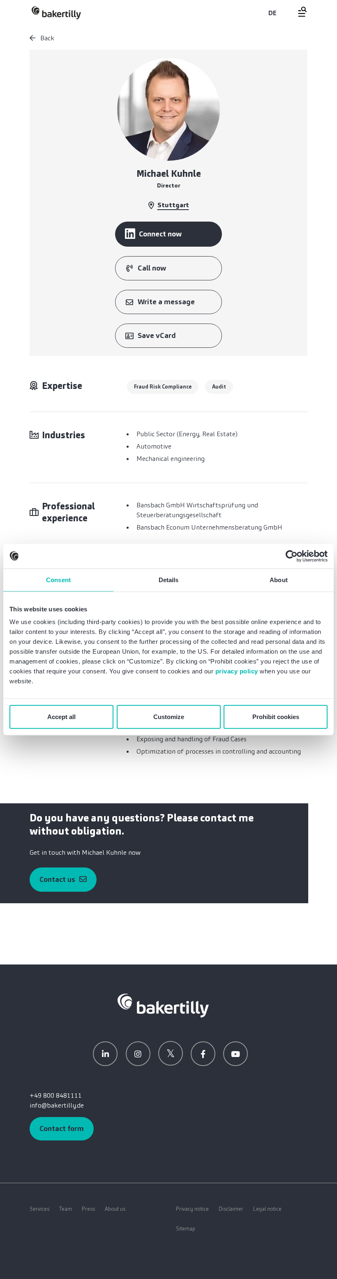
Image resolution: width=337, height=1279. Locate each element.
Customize (168, 716)
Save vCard (157, 335)
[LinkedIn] (105, 1053)
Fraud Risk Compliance (163, 386)
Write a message (166, 302)
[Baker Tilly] (56, 12)
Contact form (61, 1128)
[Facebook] (203, 1053)
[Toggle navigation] (297, 11)
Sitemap (185, 1228)
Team (65, 1208)
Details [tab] (169, 579)
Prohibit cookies (275, 716)
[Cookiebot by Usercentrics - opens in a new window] (292, 556)
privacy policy (236, 671)
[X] (170, 1053)
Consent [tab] (58, 579)
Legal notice (267, 1208)
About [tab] (279, 579)
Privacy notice (192, 1208)
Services (39, 1208)
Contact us (57, 879)
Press (88, 1208)
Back (46, 38)
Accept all (61, 716)
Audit (219, 386)
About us (115, 1208)
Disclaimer (231, 1208)
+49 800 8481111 (56, 1095)
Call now (152, 268)
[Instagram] (138, 1053)
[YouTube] (235, 1053)
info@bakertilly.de (57, 1105)
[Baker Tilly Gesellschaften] (163, 1005)
